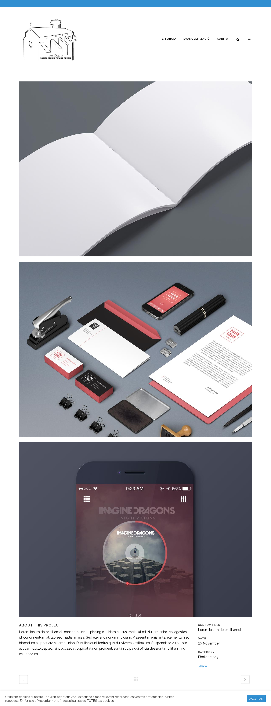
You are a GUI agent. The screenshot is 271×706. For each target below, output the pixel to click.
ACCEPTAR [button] (256, 698)
